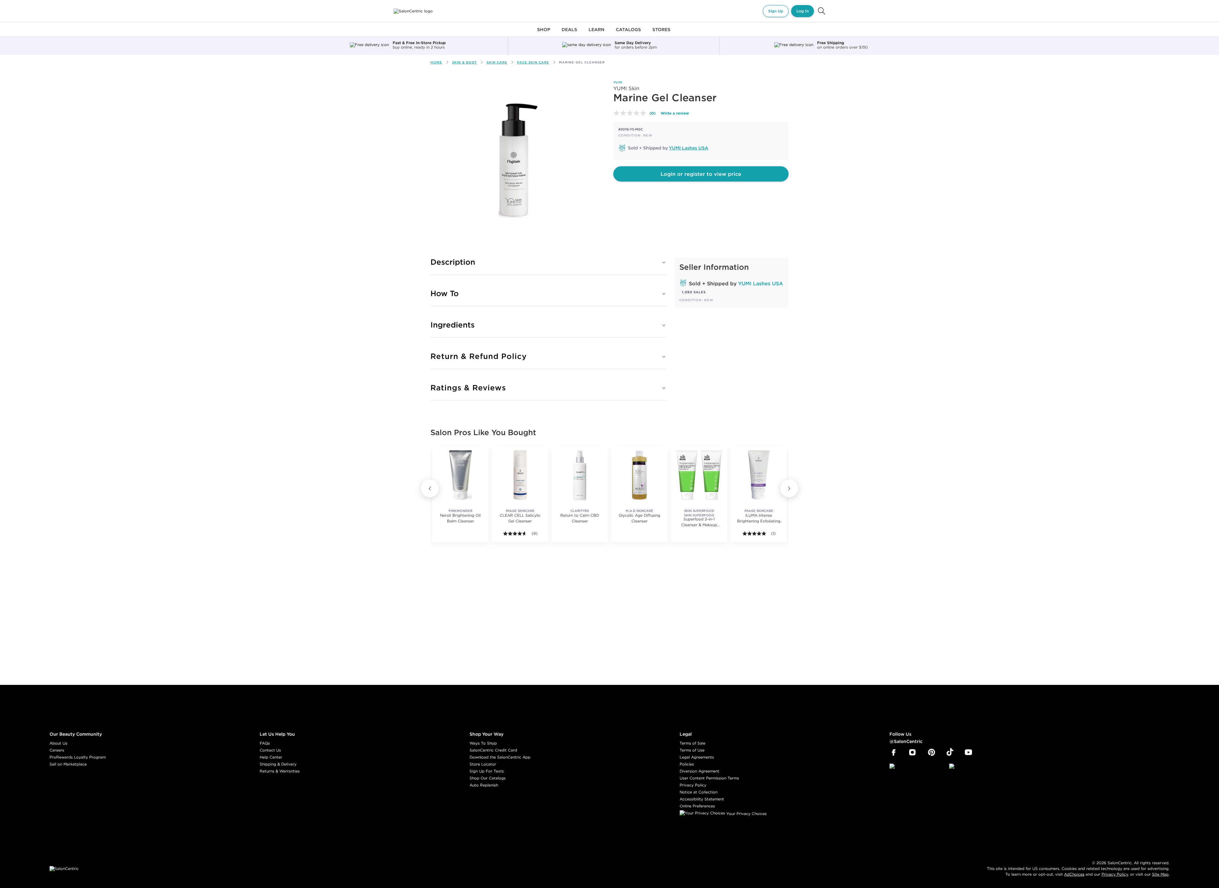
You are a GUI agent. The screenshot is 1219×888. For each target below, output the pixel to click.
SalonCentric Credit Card (493, 750)
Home (436, 62)
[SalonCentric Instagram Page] (912, 752)
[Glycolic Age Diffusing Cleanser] (639, 474)
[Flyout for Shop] (543, 33)
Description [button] (452, 262)
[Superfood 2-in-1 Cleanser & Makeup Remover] (699, 474)
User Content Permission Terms (709, 778)
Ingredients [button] (452, 324)
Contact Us (270, 750)
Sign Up (775, 11)
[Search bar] (821, 11)
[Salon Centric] (413, 11)
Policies (687, 764)
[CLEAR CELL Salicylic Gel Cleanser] (520, 474)
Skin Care (497, 62)
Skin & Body (464, 62)
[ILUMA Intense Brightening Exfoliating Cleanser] (758, 474)
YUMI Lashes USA (688, 148)
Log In (802, 11)
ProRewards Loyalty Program (78, 757)
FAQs (265, 743)
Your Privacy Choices (746, 813)
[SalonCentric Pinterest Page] (932, 752)
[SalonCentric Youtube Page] (968, 752)
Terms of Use (692, 750)
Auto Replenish (484, 785)
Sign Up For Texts (487, 771)
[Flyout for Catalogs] (628, 33)
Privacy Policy (693, 785)
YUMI (617, 82)
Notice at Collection (698, 792)
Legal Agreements (697, 757)
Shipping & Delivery (278, 764)
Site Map (1160, 874)
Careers (57, 750)
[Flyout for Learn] (596, 33)
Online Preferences (697, 806)
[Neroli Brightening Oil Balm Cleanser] (460, 474)
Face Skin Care (533, 62)
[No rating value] (631, 113)
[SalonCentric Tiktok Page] (950, 752)
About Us (58, 743)
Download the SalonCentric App (500, 757)
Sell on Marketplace (68, 764)
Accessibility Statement (702, 799)
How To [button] (444, 293)
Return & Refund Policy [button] (478, 356)
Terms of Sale (692, 743)
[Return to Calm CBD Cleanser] (579, 474)
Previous (430, 488)
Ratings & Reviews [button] (468, 387)
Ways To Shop (483, 743)
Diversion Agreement (699, 771)
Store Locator (483, 764)
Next (789, 488)
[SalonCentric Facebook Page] (893, 752)
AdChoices (1074, 874)
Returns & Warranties (280, 771)
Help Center (271, 757)
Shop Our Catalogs (488, 778)
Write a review (675, 113)
